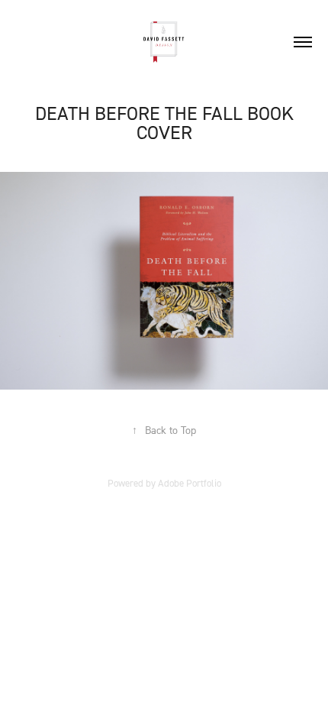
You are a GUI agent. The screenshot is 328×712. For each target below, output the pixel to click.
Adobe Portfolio (189, 483)
